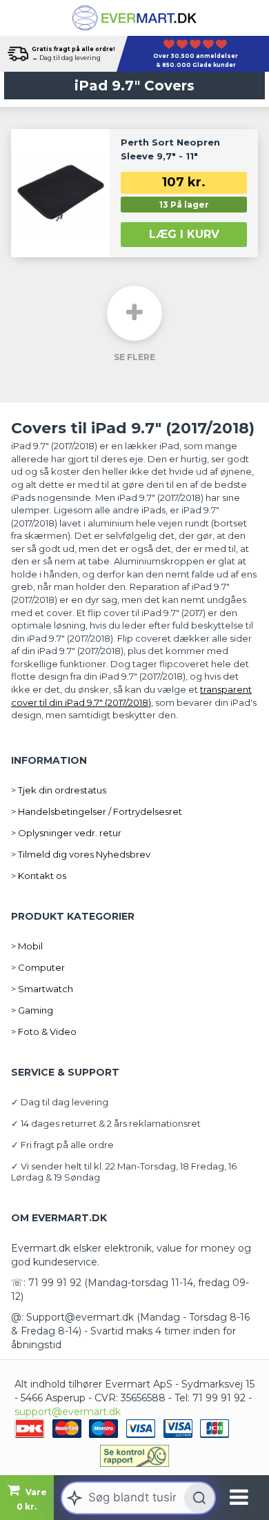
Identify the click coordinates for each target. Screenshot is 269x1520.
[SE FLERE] (134, 313)
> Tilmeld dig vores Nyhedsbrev (80, 854)
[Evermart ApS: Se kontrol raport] (134, 1456)
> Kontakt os (38, 875)
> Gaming (32, 1010)
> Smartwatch (42, 988)
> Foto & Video (44, 1031)
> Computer (38, 967)
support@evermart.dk (67, 1411)
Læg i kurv (184, 234)
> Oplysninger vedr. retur (66, 832)
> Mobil (27, 945)
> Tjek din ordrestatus (58, 790)
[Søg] (199, 1498)
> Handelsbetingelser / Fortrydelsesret (96, 811)
